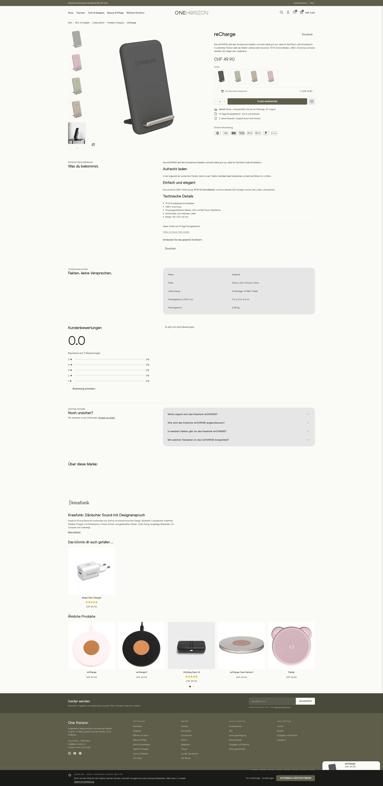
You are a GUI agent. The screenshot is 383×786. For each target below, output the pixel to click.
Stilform (184, 740)
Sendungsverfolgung (237, 735)
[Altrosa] (270, 76)
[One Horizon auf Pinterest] (80, 753)
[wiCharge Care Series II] (241, 645)
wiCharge (91, 672)
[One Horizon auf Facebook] (74, 753)
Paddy (291, 672)
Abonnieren (305, 701)
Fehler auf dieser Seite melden (176, 232)
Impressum (281, 740)
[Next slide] (77, 147)
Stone (256, 282)
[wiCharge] (91, 645)
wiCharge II (141, 672)
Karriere (280, 731)
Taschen (80, 13)
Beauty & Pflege (115, 13)
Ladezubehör (98, 22)
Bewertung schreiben (84, 388)
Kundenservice (300, 3)
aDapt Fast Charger (91, 597)
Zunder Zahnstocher (189, 753)
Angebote (137, 731)
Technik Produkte (140, 753)
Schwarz (249, 282)
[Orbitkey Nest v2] (191, 645)
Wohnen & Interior (136, 13)
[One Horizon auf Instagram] (69, 753)
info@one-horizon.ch (77, 744)
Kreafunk (236, 274)
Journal (280, 726)
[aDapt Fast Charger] (91, 571)
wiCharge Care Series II (241, 672)
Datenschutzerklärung (282, 707)
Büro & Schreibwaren (141, 744)
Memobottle (186, 731)
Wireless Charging (115, 22)
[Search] (281, 12)
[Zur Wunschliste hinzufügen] (312, 101)
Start (70, 22)
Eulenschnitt (186, 735)
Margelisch (185, 744)
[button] (190, 686)
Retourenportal (235, 740)
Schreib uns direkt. (107, 417)
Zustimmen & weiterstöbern (295, 778)
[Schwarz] (221, 76)
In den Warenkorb (267, 101)
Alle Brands (185, 758)
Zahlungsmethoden (237, 749)
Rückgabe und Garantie (239, 744)
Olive (241, 282)
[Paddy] (291, 645)
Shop (70, 13)
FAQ (311, 3)
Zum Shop (137, 758)
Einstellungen (268, 778)
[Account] (288, 13)
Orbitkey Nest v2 (191, 672)
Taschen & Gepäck (140, 749)
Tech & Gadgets (96, 13)
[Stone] (254, 76)
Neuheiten (137, 726)
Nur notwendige (253, 778)
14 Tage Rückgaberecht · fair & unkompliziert (239, 114)
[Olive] (238, 76)
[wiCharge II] (141, 645)
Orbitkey (184, 726)
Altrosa (235, 282)
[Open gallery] (93, 144)
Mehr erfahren (74, 532)
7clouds (184, 749)
